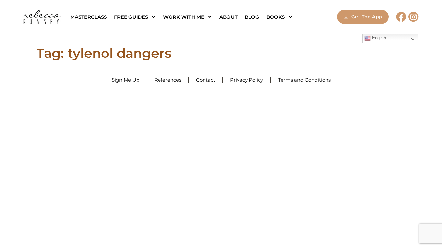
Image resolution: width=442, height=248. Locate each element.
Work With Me (183, 17)
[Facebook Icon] (401, 17)
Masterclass (88, 17)
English (378, 38)
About (228, 17)
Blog (252, 17)
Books (275, 17)
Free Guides (131, 17)
